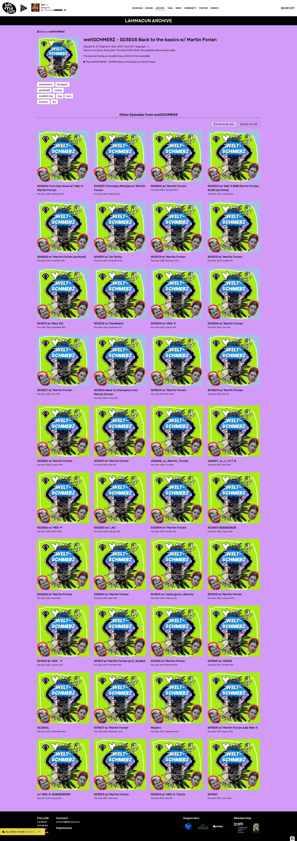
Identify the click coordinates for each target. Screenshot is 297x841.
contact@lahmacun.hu (68, 821)
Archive (160, 8)
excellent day (46, 96)
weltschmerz (46, 84)
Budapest (62, 84)
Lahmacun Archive (148, 20)
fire (54, 101)
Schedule (137, 8)
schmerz (43, 101)
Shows (149, 8)
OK (39, 832)
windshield (44, 90)
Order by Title (250, 124)
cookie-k (29, 831)
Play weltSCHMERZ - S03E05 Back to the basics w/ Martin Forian (120, 61)
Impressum (64, 828)
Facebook (42, 821)
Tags (170, 8)
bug (60, 96)
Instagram (42, 825)
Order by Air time (225, 124)
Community (190, 8)
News (178, 8)
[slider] (54, 10)
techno (58, 90)
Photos (203, 8)
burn (68, 96)
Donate (214, 8)
